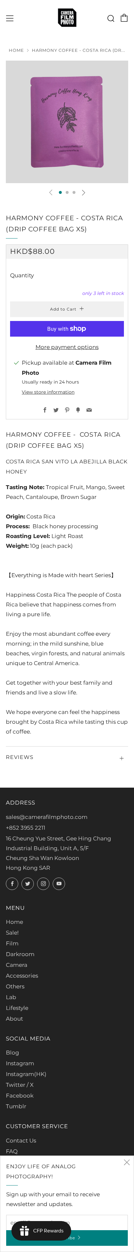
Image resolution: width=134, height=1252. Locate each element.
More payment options (67, 347)
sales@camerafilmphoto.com (46, 817)
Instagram (20, 1063)
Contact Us (21, 1140)
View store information (48, 392)
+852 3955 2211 (25, 827)
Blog (12, 1052)
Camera (16, 965)
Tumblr (16, 1106)
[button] (60, 192)
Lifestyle (17, 1008)
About (14, 1018)
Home (16, 50)
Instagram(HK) (26, 1074)
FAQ (12, 1151)
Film (12, 943)
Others (15, 986)
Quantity (22, 275)
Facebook (20, 1095)
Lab (11, 997)
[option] (67, 122)
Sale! (12, 932)
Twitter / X (20, 1085)
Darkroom (20, 954)
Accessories (22, 975)
